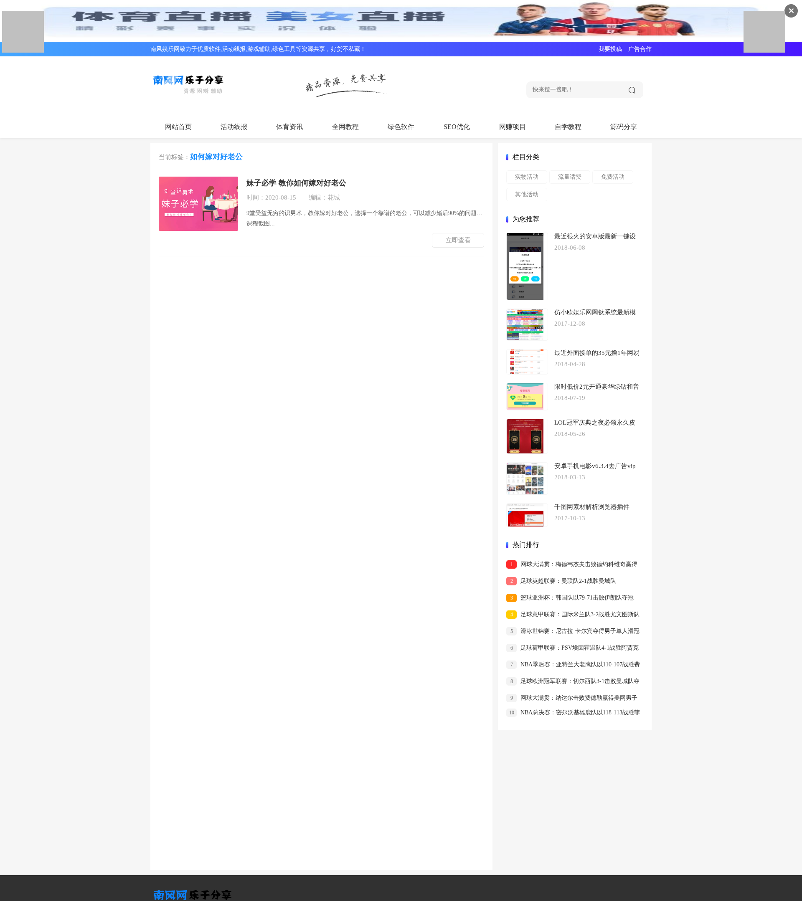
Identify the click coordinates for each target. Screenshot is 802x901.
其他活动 (526, 194)
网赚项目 (512, 126)
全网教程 (345, 126)
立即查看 (458, 240)
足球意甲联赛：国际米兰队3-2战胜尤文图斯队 (575, 614)
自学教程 (568, 126)
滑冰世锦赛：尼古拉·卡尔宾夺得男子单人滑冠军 (573, 633)
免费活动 (612, 177)
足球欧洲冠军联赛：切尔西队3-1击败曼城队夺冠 (573, 683)
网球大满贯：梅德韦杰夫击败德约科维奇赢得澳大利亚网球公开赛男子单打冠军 (571, 566)
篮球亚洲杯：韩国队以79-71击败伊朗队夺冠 (572, 598)
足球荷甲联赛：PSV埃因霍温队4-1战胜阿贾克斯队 (572, 649)
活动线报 (234, 126)
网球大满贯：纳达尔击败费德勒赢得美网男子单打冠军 (571, 699)
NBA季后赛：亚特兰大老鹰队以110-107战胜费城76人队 (573, 666)
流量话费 (569, 177)
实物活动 (526, 177)
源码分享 (623, 126)
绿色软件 (401, 126)
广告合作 (640, 49)
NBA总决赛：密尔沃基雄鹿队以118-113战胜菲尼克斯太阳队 (573, 714)
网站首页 (178, 126)
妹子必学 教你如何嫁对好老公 (296, 183)
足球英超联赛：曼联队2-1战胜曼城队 (563, 581)
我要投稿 (610, 49)
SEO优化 (457, 126)
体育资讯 (289, 126)
